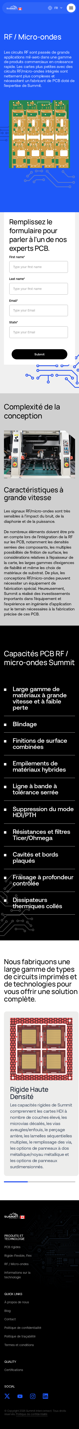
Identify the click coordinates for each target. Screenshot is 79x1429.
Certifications (13, 1370)
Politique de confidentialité (22, 1328)
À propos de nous (16, 1302)
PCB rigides (12, 1247)
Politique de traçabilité (20, 1336)
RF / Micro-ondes (16, 1264)
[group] (41, 1093)
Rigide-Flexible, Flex (18, 1255)
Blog (7, 1311)
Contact (10, 1319)
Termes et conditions (19, 1345)
